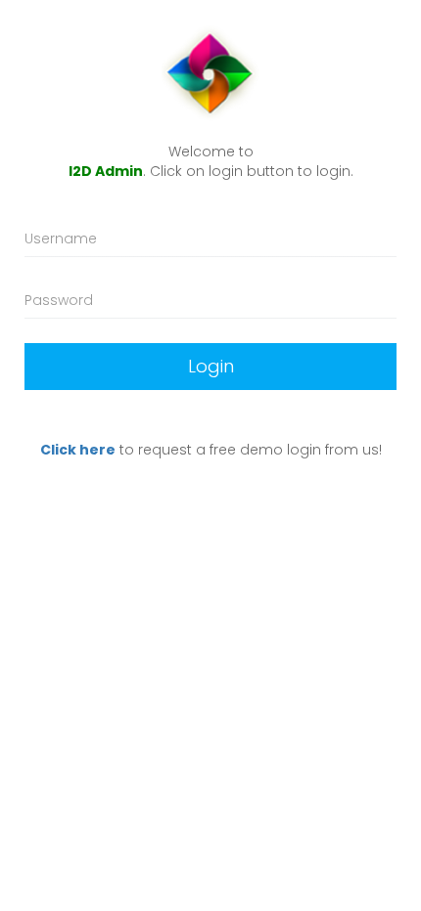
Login (211, 366)
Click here (78, 449)
